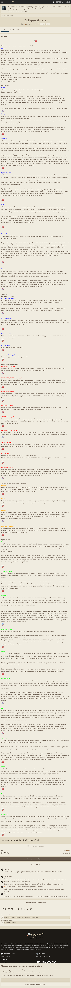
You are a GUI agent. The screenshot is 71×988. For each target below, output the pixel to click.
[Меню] (2, 2)
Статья (5, 30)
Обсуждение (15, 30)
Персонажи (5, 85)
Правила (4, 959)
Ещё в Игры (35, 865)
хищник (8, 803)
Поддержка (5, 962)
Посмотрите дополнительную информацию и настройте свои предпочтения (27, 975)
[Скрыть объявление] (68, 7)
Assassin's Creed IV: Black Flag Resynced (17, 882)
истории (41, 615)
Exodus (6, 869)
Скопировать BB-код (6, 920)
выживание (50, 191)
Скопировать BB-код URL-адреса (10, 915)
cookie (21, 970)
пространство (25, 491)
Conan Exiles (8, 876)
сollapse (42, 24)
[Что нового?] (53, 2)
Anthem (6, 894)
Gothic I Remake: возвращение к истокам (23, 887)
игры (9, 50)
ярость (48, 24)
